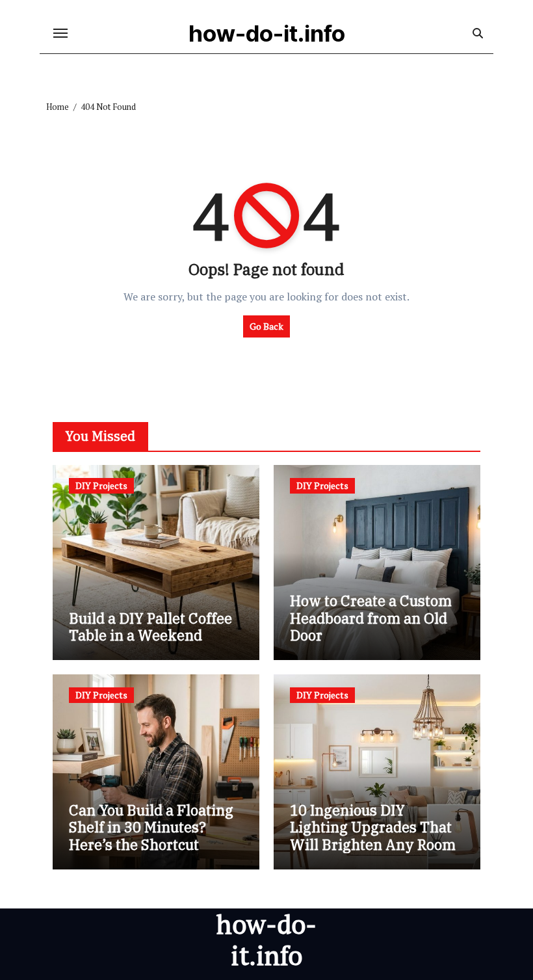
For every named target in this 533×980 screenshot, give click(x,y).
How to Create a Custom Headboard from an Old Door (371, 617)
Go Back (266, 326)
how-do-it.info (266, 33)
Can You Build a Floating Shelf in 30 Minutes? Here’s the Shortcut (151, 827)
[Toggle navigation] (60, 33)
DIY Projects (101, 485)
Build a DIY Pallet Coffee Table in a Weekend (150, 626)
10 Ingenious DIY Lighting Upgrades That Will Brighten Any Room (373, 827)
